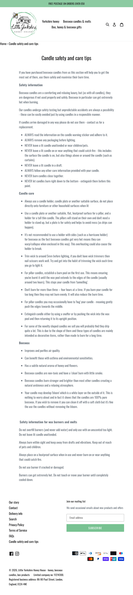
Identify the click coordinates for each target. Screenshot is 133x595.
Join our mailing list (75, 501)
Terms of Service (18, 530)
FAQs (11, 536)
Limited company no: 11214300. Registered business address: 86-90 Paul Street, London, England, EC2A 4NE (36, 579)
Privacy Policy (16, 524)
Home (3, 43)
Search (13, 519)
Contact (13, 507)
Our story (14, 502)
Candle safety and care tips (23, 541)
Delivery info (15, 513)
